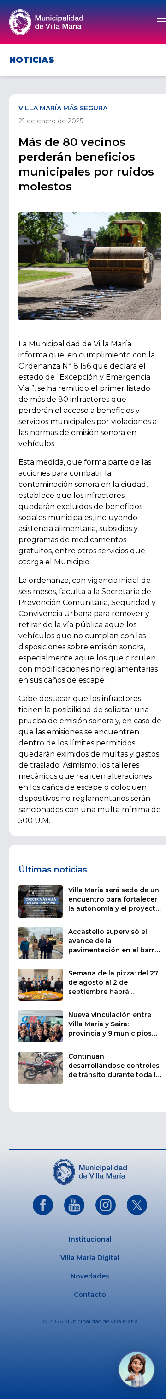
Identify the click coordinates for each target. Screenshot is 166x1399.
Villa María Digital (89, 1258)
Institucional (90, 1239)
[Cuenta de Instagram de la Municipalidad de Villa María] (106, 1205)
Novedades (90, 1276)
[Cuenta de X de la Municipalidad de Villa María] (137, 1205)
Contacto (90, 1294)
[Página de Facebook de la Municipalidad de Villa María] (43, 1205)
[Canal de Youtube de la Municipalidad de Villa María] (74, 1205)
